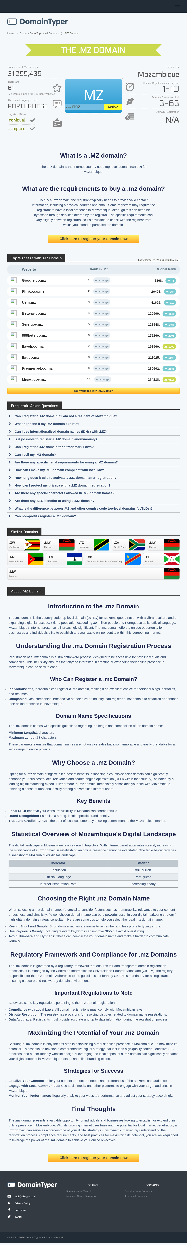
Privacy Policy (22, 1203)
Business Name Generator (81, 1196)
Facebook (20, 1210)
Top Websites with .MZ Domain (93, 390)
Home (10, 33)
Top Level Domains (136, 1196)
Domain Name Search (78, 1191)
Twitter (18, 1216)
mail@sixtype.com (25, 1196)
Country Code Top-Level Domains (39, 33)
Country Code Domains (138, 1191)
